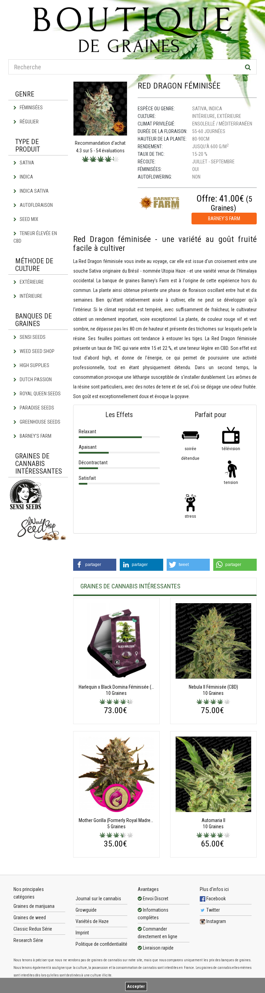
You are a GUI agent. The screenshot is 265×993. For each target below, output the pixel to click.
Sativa (26, 162)
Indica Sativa (34, 191)
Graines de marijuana (34, 906)
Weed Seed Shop (37, 351)
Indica (26, 177)
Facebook (215, 898)
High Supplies (34, 365)
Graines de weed (29, 917)
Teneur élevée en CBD (35, 237)
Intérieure (30, 296)
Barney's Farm (35, 436)
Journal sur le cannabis (98, 898)
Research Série (28, 940)
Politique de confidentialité (101, 944)
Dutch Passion (35, 379)
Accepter (136, 986)
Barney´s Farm (224, 218)
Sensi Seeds (32, 337)
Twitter (212, 910)
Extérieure (31, 282)
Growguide (86, 910)
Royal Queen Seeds (40, 393)
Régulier (29, 121)
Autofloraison (36, 205)
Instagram (215, 921)
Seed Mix (28, 219)
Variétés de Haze (92, 921)
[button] (95, 565)
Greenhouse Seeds (39, 422)
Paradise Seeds (36, 408)
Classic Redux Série (32, 929)
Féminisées (31, 107)
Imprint (82, 932)
